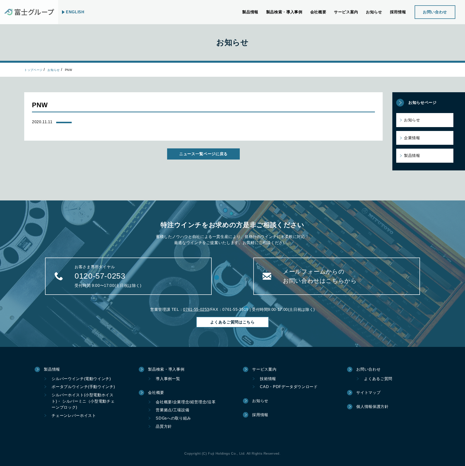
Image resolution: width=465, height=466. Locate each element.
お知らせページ (422, 102)
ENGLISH (75, 12)
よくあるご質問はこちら (232, 322)
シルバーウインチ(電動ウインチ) (81, 379)
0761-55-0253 (196, 309)
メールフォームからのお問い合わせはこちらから (320, 276)
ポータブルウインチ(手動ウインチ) (83, 387)
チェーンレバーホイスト (74, 415)
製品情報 (412, 155)
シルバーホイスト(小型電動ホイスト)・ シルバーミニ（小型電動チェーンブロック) (83, 401)
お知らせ (53, 70)
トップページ (33, 70)
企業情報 (412, 138)
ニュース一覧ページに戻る (203, 154)
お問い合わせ (435, 12)
